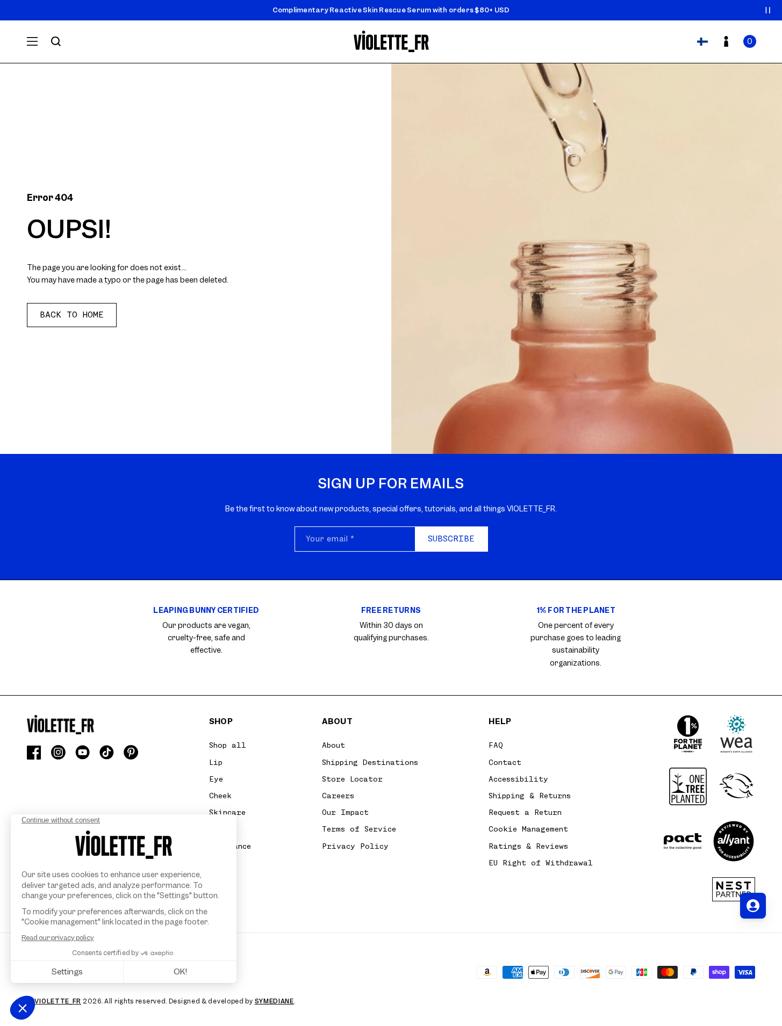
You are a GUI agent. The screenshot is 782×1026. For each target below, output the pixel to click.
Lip (216, 762)
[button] (750, 41)
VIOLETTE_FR (57, 1001)
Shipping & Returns (530, 795)
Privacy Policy (355, 846)
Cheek (220, 795)
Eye (216, 779)
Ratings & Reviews (528, 846)
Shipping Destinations (370, 762)
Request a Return (525, 812)
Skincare (227, 812)
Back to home (72, 314)
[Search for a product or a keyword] (56, 41)
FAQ (496, 745)
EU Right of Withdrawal (541, 862)
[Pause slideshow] (768, 10)
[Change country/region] (702, 41)
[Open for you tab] (753, 906)
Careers (338, 795)
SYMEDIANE (274, 1001)
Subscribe (451, 538)
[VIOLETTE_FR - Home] (391, 41)
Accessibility (518, 779)
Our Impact (345, 812)
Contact (505, 762)
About (333, 745)
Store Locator (352, 779)
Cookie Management (528, 829)
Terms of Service (359, 829)
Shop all (227, 745)
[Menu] (32, 41)
